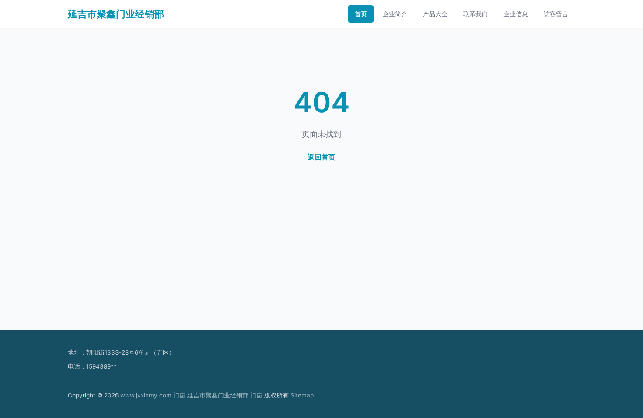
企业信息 (515, 13)
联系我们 (475, 13)
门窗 (179, 395)
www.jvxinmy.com (145, 395)
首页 (361, 13)
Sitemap (302, 395)
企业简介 (395, 13)
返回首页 (321, 157)
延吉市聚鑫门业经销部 (116, 14)
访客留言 (556, 13)
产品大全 (435, 13)
